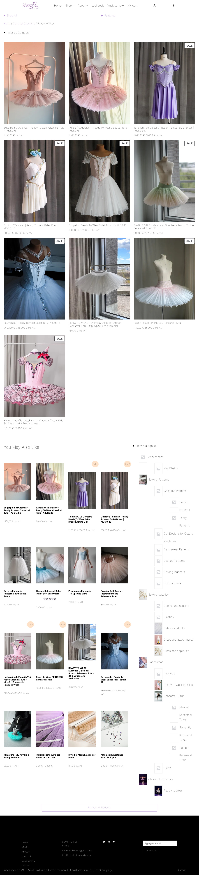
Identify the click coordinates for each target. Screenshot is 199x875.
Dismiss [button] (182, 870)
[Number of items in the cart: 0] (174, 5)
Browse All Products (99, 807)
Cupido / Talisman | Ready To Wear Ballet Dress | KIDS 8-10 (31, 227)
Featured (110, 15)
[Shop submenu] (73, 6)
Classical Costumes (24, 23)
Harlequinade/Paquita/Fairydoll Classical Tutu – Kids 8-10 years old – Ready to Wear (33, 422)
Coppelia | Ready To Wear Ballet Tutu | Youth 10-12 (98, 225)
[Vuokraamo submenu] (123, 6)
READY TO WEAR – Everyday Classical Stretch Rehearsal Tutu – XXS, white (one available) (95, 324)
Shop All (12, 15)
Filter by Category (18, 32)
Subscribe (151, 850)
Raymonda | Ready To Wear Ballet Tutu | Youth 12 (32, 322)
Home (7, 23)
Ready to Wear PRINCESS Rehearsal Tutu (157, 322)
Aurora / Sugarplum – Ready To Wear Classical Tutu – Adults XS (99, 129)
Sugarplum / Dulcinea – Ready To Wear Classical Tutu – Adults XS (34, 129)
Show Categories (146, 445)
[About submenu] (87, 6)
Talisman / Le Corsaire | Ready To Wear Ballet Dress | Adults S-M (164, 129)
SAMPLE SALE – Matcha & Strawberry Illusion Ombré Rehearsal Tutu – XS (164, 227)
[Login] (154, 5)
